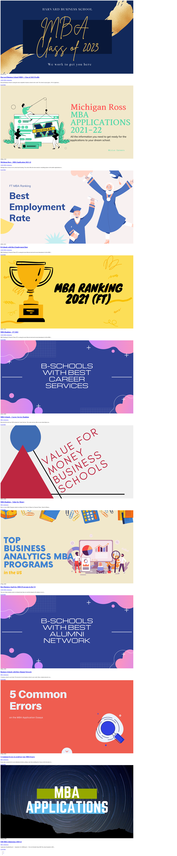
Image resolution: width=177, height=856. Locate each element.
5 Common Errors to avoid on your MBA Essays (18, 757)
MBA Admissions (8, 80)
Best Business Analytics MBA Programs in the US (18, 587)
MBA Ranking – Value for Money (12, 502)
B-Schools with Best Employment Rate (14, 247)
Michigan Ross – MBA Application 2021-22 (16, 162)
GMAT (2, 80)
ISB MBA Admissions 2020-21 (11, 842)
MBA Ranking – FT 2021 (9, 332)
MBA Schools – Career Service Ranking (15, 417)
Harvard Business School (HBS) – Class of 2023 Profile (20, 77)
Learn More (3, 84)
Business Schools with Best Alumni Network (16, 672)
